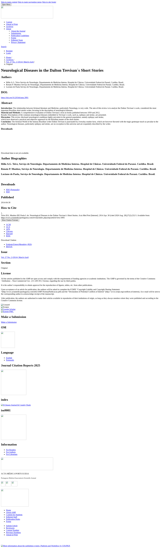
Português (10, 360)
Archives (9, 26)
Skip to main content (9, 2)
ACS (8, 227)
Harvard (9, 234)
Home (8, 57)
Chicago (9, 231)
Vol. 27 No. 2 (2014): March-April (20, 62)
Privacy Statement (18, 42)
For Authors (11, 452)
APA (8, 229)
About (8, 29)
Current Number (12, 530)
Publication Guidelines (20, 36)
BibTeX (9, 247)
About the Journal (18, 31)
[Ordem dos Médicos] (8, 347)
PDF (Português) (12, 190)
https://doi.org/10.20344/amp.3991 (14, 97)
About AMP (11, 512)
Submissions (16, 33)
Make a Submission (9, 322)
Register (9, 51)
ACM (8, 224)
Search (3, 47)
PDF (8, 192)
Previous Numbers (13, 532)
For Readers (11, 450)
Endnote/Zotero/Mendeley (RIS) (19, 244)
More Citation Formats (10, 220)
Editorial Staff (11, 517)
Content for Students (14, 515)
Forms (13, 38)
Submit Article (11, 526)
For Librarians (11, 454)
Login (8, 53)
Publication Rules (13, 519)
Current (9, 22)
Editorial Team (17, 40)
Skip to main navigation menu (30, 2)
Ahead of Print (12, 24)
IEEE (8, 236)
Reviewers (10, 528)
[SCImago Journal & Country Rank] (16, 405)
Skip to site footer (49, 2)
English (9, 358)
